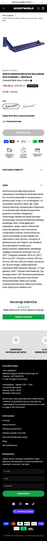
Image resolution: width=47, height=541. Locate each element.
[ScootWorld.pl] (24, 8)
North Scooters (10, 70)
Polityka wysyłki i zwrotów (14, 433)
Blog (5, 441)
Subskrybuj (23, 493)
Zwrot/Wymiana (10, 445)
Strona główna (8, 15)
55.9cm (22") (29, 106)
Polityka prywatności (12, 429)
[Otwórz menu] (4, 8)
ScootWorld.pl (17, 535)
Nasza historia (9, 424)
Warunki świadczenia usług (15, 437)
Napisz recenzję (23, 316)
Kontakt (6, 420)
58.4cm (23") (11, 106)
